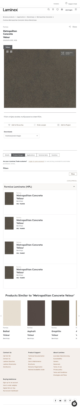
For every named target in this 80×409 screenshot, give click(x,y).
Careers (56, 3)
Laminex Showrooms (9, 364)
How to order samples (10, 385)
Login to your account (36, 161)
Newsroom (56, 364)
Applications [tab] (31, 155)
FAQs (30, 358)
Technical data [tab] (43, 155)
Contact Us (6, 358)
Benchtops (31, 17)
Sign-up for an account (10, 382)
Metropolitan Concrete (44, 17)
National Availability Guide (36, 369)
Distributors (7, 367)
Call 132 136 (7, 356)
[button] (74, 404)
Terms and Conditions (60, 372)
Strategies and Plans (60, 375)
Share (74, 27)
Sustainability (57, 358)
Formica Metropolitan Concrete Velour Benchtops (20, 20)
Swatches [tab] (54, 155)
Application (21, 17)
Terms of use (57, 367)
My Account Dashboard (10, 391)
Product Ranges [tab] (18, 155)
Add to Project (65, 125)
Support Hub (72, 4)
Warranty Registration (35, 367)
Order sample (40, 125)
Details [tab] (7, 155)
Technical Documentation (36, 356)
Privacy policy (57, 369)
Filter (73, 174)
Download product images (13, 136)
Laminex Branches (9, 361)
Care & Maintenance (34, 361)
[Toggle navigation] (76, 10)
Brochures (31, 364)
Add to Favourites (16, 125)
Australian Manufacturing (61, 356)
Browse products (9, 17)
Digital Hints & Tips (9, 388)
